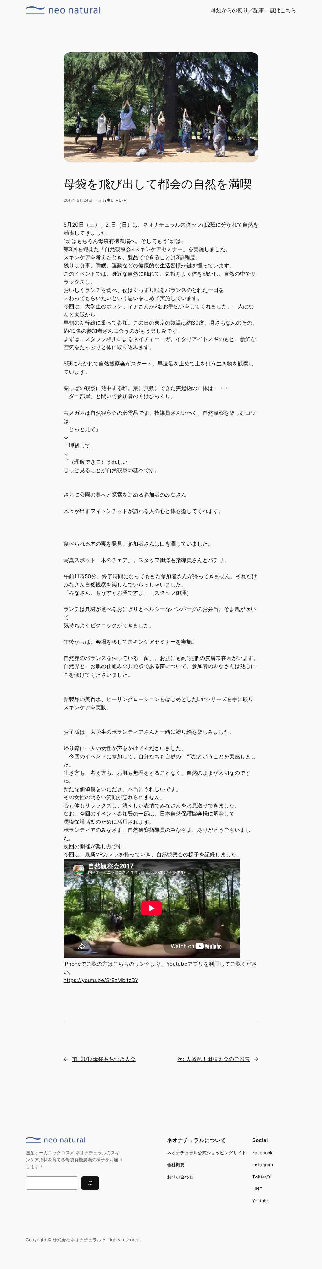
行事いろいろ (115, 200)
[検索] (90, 1183)
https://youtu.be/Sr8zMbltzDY (101, 980)
